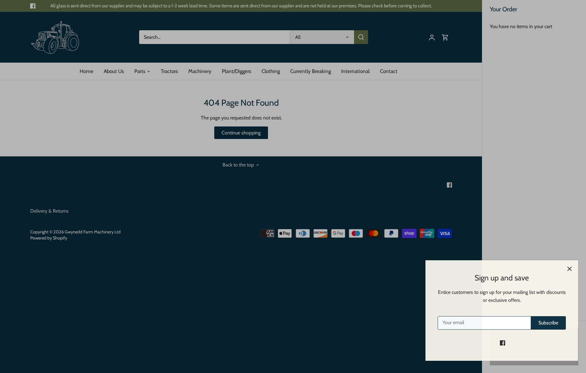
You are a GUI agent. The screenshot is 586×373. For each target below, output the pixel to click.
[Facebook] (498, 342)
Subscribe (544, 323)
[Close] (565, 269)
